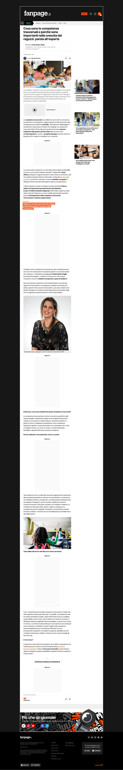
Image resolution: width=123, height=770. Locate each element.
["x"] (38, 726)
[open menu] (22, 23)
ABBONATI (84, 13)
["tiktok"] (24, 726)
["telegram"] (47, 726)
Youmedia (53, 742)
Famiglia (38, 23)
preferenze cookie (56, 758)
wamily (28, 23)
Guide (64, 23)
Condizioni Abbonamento (57, 753)
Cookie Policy (54, 750)
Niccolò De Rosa (36, 58)
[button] (69, 58)
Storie (60, 23)
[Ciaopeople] (99, 765)
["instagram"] (28, 726)
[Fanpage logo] (35, 13)
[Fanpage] (26, 737)
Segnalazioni (54, 745)
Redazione (53, 756)
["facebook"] (42, 726)
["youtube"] (33, 726)
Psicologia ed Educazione (49, 23)
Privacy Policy (55, 748)
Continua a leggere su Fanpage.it (47, 662)
